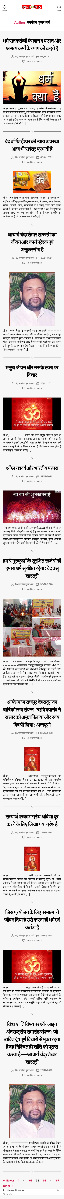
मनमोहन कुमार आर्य (26, 56)
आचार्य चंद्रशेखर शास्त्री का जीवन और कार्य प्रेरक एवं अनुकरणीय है (32, 242)
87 (57, 1180)
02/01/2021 (46, 257)
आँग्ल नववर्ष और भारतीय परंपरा (32, 468)
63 (44, 1180)
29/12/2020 (46, 832)
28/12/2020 (46, 935)
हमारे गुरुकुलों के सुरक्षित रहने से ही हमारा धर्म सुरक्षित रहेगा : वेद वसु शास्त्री (32, 568)
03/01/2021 (46, 56)
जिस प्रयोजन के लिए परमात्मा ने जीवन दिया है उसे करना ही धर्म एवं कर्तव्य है (32, 920)
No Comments (34, 61)
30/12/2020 (46, 584)
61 (30, 1180)
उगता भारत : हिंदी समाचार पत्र (16, 1190)
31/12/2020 (46, 476)
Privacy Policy (7, 1194)
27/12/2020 (46, 1070)
